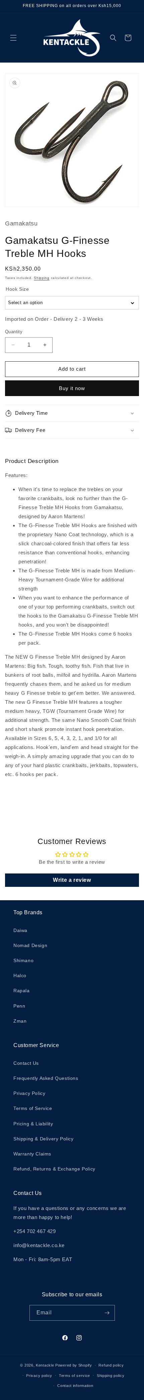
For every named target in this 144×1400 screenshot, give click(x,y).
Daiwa (20, 930)
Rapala (21, 990)
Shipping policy (111, 1376)
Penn (19, 1006)
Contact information (75, 1386)
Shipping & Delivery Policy (43, 1138)
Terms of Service (32, 1108)
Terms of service (74, 1376)
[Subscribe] (107, 1313)
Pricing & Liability (33, 1123)
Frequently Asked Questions (45, 1078)
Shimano (23, 960)
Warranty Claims (32, 1153)
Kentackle (45, 1365)
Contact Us (26, 1063)
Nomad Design (30, 945)
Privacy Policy (29, 1093)
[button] (13, 37)
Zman (19, 1021)
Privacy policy (39, 1376)
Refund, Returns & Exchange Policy (54, 1169)
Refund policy (111, 1365)
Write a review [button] (72, 880)
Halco (19, 975)
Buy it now (72, 388)
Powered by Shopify (73, 1365)
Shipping (42, 278)
